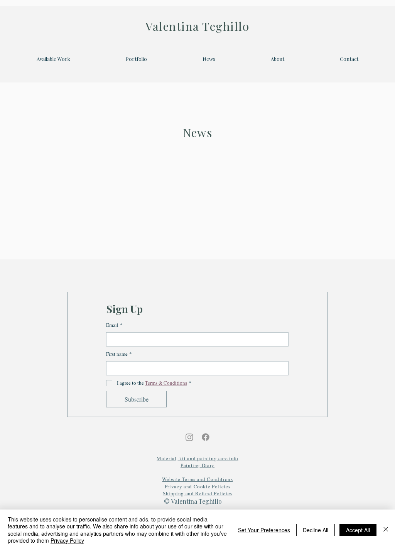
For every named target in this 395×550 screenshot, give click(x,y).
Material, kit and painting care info (197, 458)
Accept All (358, 530)
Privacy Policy (67, 540)
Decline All (315, 530)
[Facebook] (206, 437)
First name (119, 353)
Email (114, 324)
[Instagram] (189, 437)
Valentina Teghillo (197, 26)
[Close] (385, 530)
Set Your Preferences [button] (264, 530)
